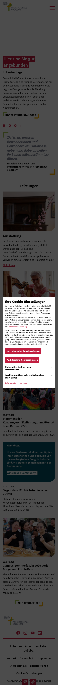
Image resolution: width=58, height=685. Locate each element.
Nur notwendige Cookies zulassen (23, 351)
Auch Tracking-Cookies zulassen (22, 359)
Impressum (23, 383)
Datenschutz (10, 383)
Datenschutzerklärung (17, 326)
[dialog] (29, 342)
